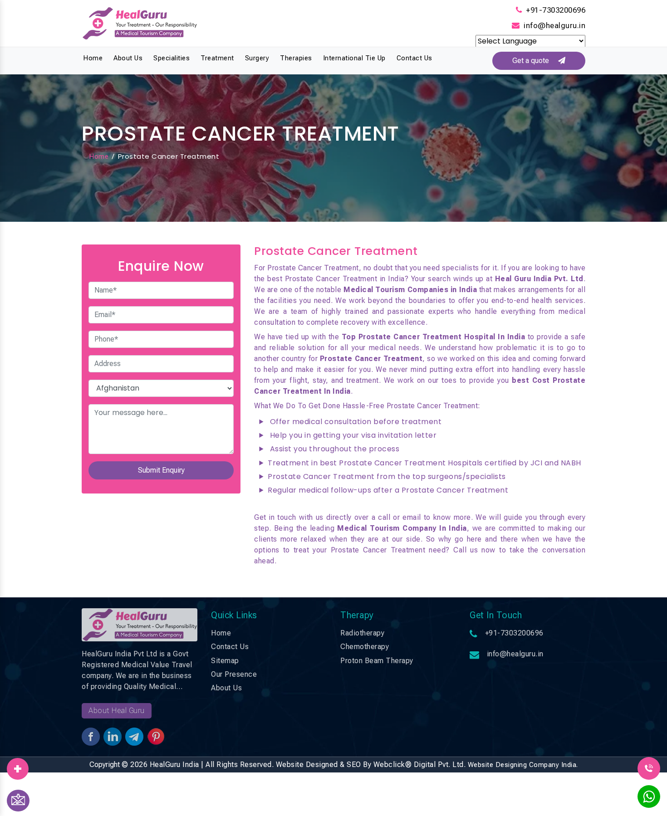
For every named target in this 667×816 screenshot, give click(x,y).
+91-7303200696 (555, 10)
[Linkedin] (18, 766)
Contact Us (414, 58)
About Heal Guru (116, 710)
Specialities (171, 58)
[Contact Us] (18, 800)
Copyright (104, 764)
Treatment (217, 58)
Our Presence (234, 674)
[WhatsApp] (649, 799)
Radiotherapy (362, 633)
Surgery (257, 58)
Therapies (296, 58)
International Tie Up (354, 58)
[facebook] (18, 766)
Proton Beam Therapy (376, 660)
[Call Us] (649, 768)
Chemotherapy (364, 646)
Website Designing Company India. (523, 765)
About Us (127, 58)
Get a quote (535, 60)
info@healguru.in (554, 25)
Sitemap (225, 660)
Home (93, 58)
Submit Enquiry (161, 470)
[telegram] (18, 766)
